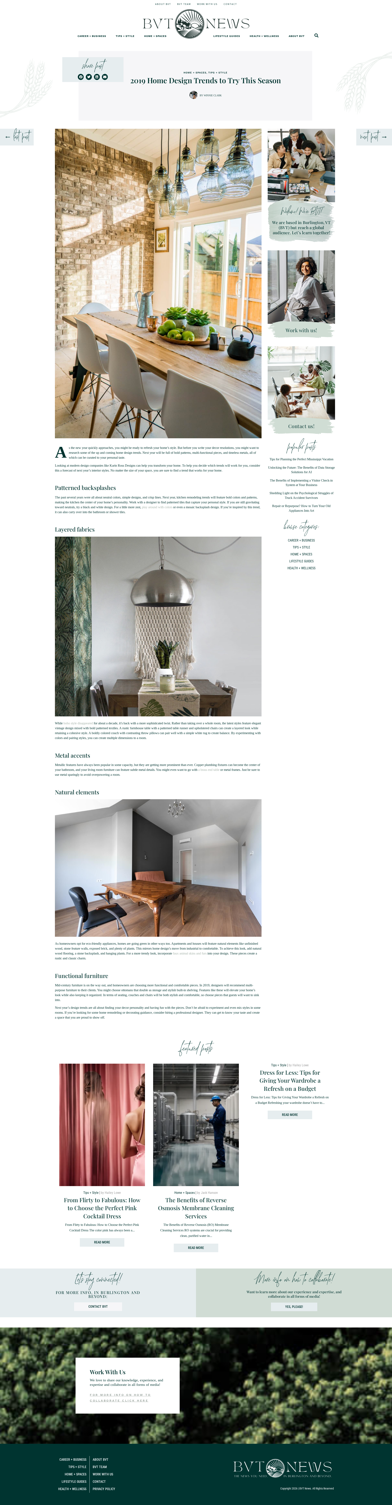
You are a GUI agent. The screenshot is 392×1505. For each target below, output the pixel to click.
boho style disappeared (78, 723)
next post (369, 137)
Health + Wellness (264, 36)
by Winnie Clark (211, 95)
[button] (81, 77)
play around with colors (157, 507)
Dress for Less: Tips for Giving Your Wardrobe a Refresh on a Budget (290, 1080)
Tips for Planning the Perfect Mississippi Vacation (301, 459)
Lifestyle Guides (226, 36)
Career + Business (92, 36)
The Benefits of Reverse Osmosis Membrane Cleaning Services (196, 1208)
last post (21, 137)
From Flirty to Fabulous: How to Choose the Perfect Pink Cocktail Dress (102, 1208)
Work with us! (301, 330)
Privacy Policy (104, 1489)
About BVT (163, 4)
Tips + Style (125, 36)
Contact (230, 4)
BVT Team (184, 4)
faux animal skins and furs (190, 953)
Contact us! (301, 426)
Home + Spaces (155, 36)
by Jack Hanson (207, 1193)
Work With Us (207, 4)
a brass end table (208, 770)
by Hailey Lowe (111, 1193)
